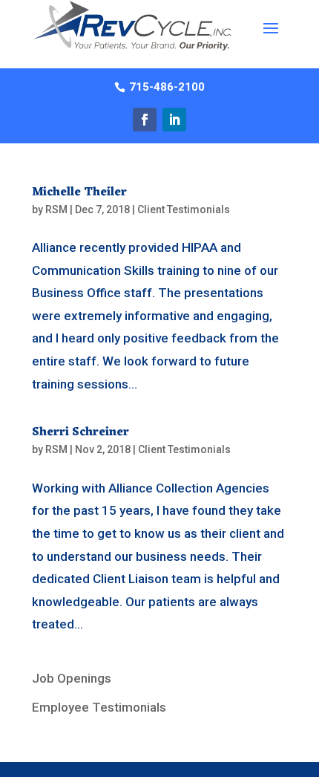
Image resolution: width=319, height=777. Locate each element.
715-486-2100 (167, 87)
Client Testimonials (183, 209)
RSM (56, 209)
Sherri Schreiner (80, 432)
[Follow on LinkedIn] (174, 119)
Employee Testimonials (99, 707)
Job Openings (71, 678)
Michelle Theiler (79, 192)
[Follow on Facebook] (145, 119)
